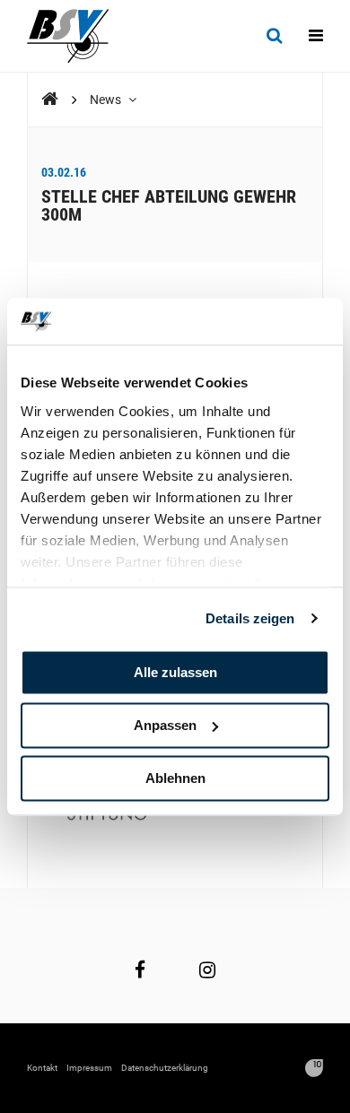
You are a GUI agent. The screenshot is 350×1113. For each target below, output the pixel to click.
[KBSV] (50, 99)
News (107, 99)
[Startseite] (77, 36)
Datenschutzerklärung (164, 1068)
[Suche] (274, 36)
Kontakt (42, 1068)
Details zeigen (250, 618)
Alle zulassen (175, 672)
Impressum (89, 1068)
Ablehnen (175, 778)
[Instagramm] (207, 969)
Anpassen (165, 725)
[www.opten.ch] (314, 1068)
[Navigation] (316, 36)
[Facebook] (140, 969)
